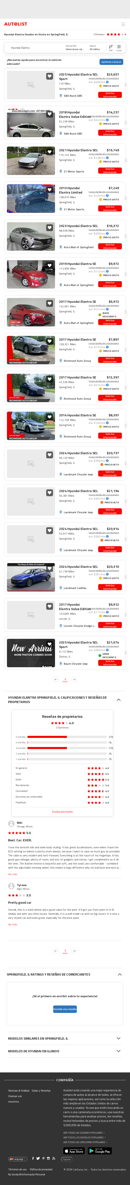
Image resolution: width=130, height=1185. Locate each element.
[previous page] (56, 679)
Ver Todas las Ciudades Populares (84, 1132)
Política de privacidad (41, 1169)
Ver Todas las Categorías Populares (85, 1142)
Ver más (12, 874)
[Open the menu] (123, 24)
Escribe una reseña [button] (65, 1009)
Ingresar (67, 1159)
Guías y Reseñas (41, 1090)
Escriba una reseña (62, 812)
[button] (111, 47)
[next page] (74, 679)
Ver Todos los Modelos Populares (84, 1137)
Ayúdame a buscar (111, 62)
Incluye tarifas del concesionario (104, 78)
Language (18, 1159)
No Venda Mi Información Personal (26, 1174)
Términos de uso (17, 1169)
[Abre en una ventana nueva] (74, 1150)
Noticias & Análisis (19, 1090)
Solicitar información (110, 95)
